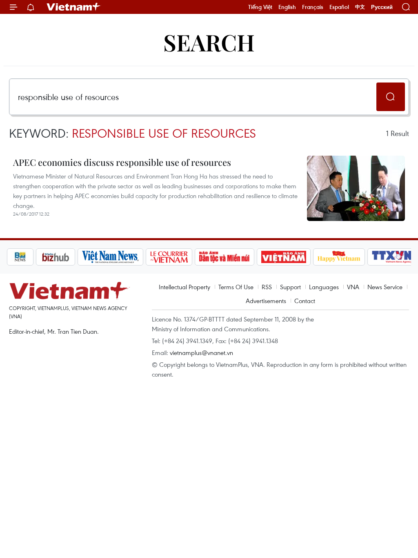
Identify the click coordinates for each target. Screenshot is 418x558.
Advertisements (266, 301)
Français (312, 7)
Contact (304, 301)
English (287, 7)
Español (339, 7)
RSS (267, 287)
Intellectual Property (184, 287)
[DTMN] (224, 257)
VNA (353, 287)
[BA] (284, 257)
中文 (360, 7)
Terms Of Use (235, 287)
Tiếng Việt (260, 7)
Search (209, 42)
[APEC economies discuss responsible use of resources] (356, 188)
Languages (324, 287)
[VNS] (110, 257)
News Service (384, 287)
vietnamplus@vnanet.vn (201, 352)
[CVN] (169, 257)
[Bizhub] (55, 257)
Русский (382, 7)
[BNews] (20, 257)
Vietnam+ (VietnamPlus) (73, 7)
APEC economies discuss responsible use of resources (122, 162)
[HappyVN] (339, 257)
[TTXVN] (391, 257)
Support (290, 287)
